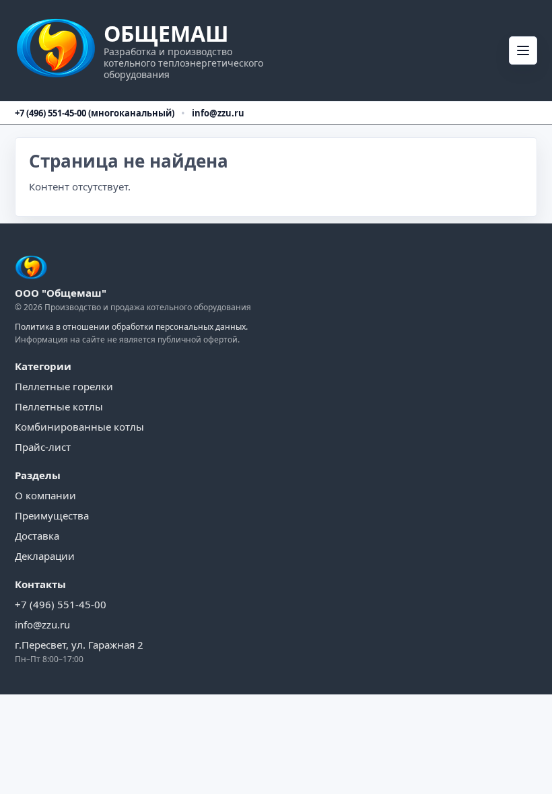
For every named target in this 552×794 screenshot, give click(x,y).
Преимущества (52, 515)
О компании (45, 495)
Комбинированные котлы (79, 426)
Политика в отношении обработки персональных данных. (131, 326)
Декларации (45, 556)
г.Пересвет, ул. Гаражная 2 (79, 644)
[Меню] (523, 50)
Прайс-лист (43, 447)
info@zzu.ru (218, 113)
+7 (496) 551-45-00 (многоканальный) (94, 113)
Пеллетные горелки (64, 386)
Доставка (37, 535)
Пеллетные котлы (59, 406)
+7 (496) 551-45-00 (60, 604)
